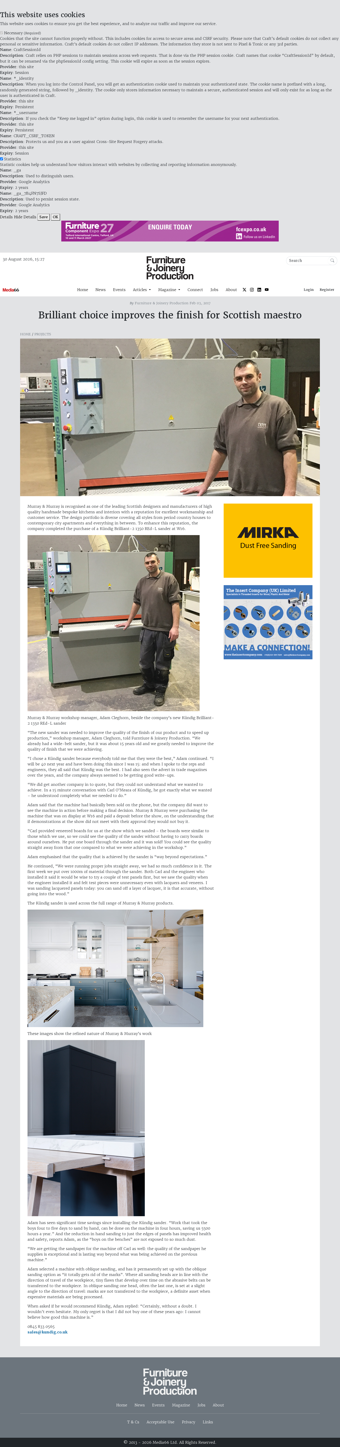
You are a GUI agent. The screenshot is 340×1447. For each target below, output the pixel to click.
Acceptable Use (160, 1422)
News (101, 289)
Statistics (12, 159)
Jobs (214, 289)
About (231, 289)
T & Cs (133, 1422)
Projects (42, 334)
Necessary (22, 33)
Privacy (188, 1422)
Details (6, 217)
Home (82, 289)
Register (327, 290)
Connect (195, 289)
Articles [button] (140, 289)
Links (208, 1422)
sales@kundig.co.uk (48, 1332)
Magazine (181, 1405)
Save (43, 217)
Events (119, 289)
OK (55, 217)
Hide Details (25, 217)
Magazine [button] (167, 289)
